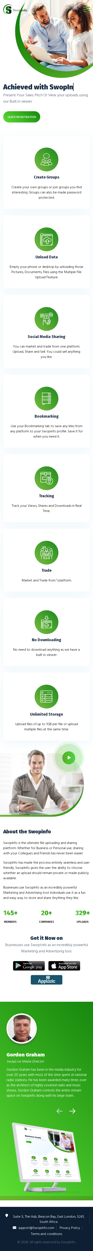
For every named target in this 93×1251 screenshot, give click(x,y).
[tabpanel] (46, 1055)
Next (72, 1111)
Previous (59, 1111)
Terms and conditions (46, 1233)
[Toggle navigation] (86, 9)
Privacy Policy (70, 1227)
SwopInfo (68, 1242)
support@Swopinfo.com (36, 1227)
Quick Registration (22, 116)
